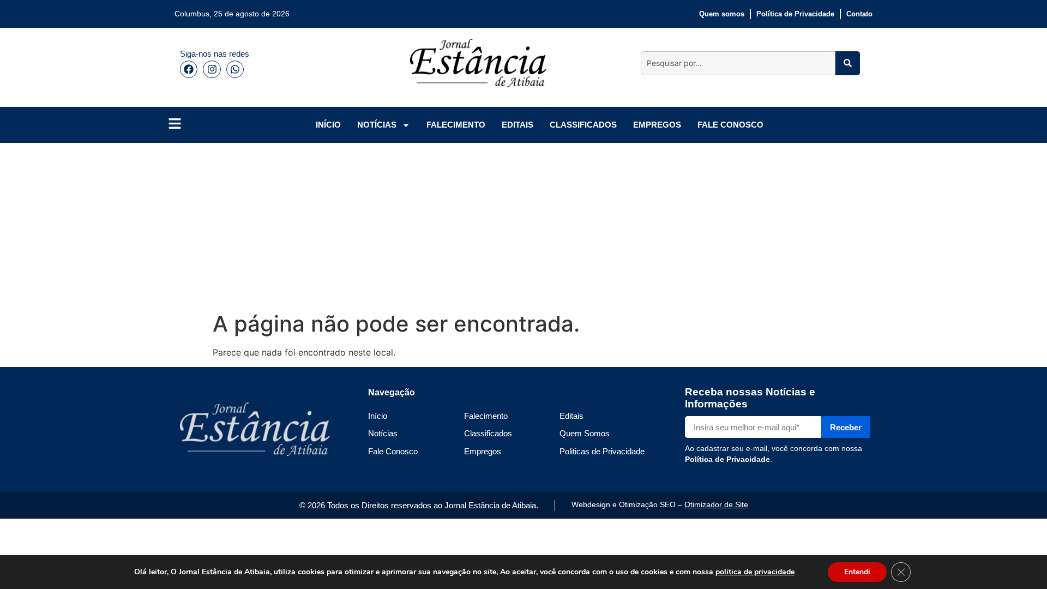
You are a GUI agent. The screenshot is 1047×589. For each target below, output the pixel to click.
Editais (571, 415)
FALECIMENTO (455, 124)
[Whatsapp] (235, 69)
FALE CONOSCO (730, 124)
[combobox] (738, 63)
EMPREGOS (657, 124)
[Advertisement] (501, 224)
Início (377, 415)
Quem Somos (584, 433)
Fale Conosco (393, 451)
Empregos (482, 451)
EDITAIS (517, 124)
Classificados (488, 433)
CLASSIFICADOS (583, 124)
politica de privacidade (755, 572)
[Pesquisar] (847, 63)
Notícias (383, 433)
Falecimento (486, 415)
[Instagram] (211, 69)
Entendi (857, 572)
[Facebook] (188, 69)
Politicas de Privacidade (602, 451)
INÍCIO (328, 124)
